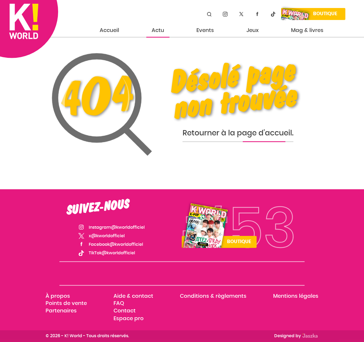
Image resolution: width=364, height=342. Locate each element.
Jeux (252, 30)
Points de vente (66, 303)
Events (205, 30)
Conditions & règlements (213, 296)
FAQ (119, 303)
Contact (125, 311)
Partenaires (61, 311)
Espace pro (129, 318)
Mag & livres (307, 30)
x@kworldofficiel (241, 14)
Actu (158, 30)
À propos (58, 296)
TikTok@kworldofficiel (273, 14)
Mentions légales (295, 296)
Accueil (109, 30)
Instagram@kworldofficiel (225, 14)
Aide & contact (133, 296)
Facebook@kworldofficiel (257, 14)
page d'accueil (264, 133)
